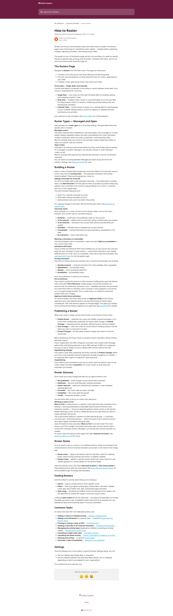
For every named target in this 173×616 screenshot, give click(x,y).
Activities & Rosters (72, 23)
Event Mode (104, 306)
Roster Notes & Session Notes (102, 468)
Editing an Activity (78, 162)
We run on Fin (87, 610)
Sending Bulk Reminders (105, 526)
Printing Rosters (93, 523)
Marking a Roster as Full (63, 436)
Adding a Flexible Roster (98, 516)
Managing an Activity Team (76, 530)
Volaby (86, 602)
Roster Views (87, 116)
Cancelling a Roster (91, 533)
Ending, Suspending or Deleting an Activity (99, 535)
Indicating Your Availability (95, 540)
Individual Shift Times (62, 256)
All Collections (59, 23)
